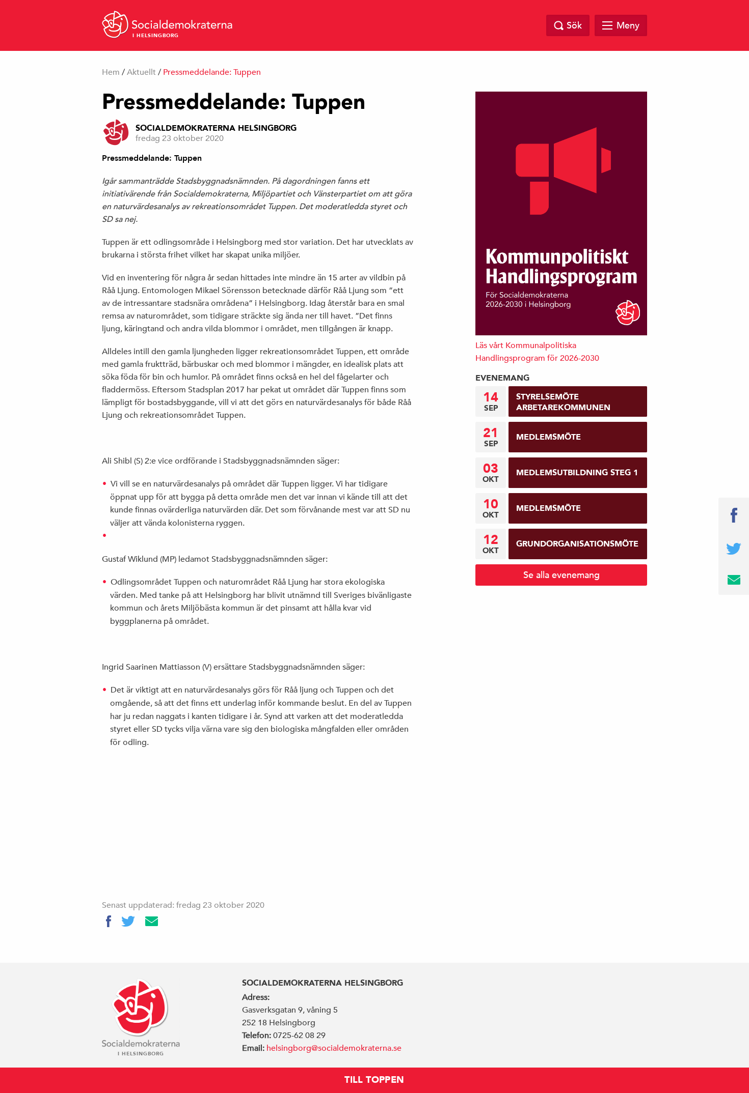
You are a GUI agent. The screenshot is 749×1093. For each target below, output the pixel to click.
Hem (111, 72)
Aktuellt (141, 72)
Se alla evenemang (561, 575)
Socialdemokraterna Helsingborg (216, 128)
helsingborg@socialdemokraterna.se (334, 1048)
